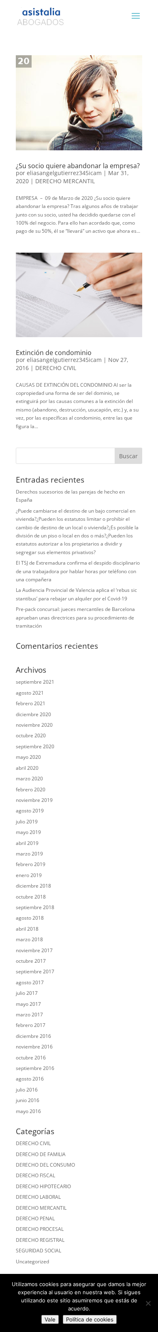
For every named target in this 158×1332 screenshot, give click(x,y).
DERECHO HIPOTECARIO (43, 1186)
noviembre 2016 (34, 1046)
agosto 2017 (30, 982)
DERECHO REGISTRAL (40, 1240)
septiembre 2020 (35, 746)
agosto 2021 (30, 692)
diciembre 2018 (33, 885)
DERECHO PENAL (35, 1218)
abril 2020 (27, 768)
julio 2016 (27, 1089)
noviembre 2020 (34, 724)
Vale (50, 1319)
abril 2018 (27, 928)
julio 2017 (27, 993)
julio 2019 (27, 821)
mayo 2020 (28, 757)
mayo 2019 (28, 832)
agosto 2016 (30, 1078)
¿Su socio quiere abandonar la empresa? (78, 165)
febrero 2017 (30, 1025)
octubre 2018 (31, 896)
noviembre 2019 (34, 800)
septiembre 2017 (35, 971)
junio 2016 (27, 1100)
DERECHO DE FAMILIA (41, 1154)
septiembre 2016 (35, 1068)
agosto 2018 (30, 917)
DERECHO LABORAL (38, 1196)
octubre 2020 (31, 735)
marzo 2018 (29, 939)
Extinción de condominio (54, 352)
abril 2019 (27, 843)
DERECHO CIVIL (55, 368)
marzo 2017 (29, 1014)
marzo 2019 (29, 853)
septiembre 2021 (35, 681)
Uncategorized (32, 1261)
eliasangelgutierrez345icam (64, 173)
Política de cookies (89, 1319)
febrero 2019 (30, 864)
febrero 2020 (30, 789)
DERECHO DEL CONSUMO (45, 1164)
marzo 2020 (29, 778)
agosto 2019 (30, 810)
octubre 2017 (31, 960)
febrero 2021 (30, 703)
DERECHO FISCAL (35, 1175)
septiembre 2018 (35, 907)
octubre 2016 (31, 1057)
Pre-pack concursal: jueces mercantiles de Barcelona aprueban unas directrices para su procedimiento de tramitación (75, 617)
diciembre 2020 (33, 714)
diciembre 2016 (33, 1036)
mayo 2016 (28, 1111)
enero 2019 (29, 875)
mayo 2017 (28, 1004)
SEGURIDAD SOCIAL (38, 1250)
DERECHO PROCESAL (40, 1229)
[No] (148, 1303)
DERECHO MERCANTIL (65, 181)
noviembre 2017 (34, 950)
